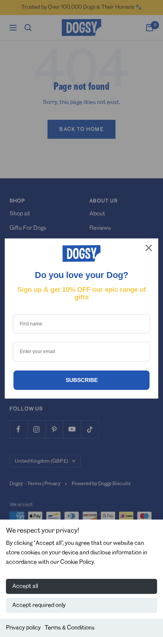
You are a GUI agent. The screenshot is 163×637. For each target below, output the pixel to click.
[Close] (148, 247)
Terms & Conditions (70, 628)
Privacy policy (23, 628)
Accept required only (39, 605)
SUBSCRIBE (82, 380)
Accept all (25, 586)
